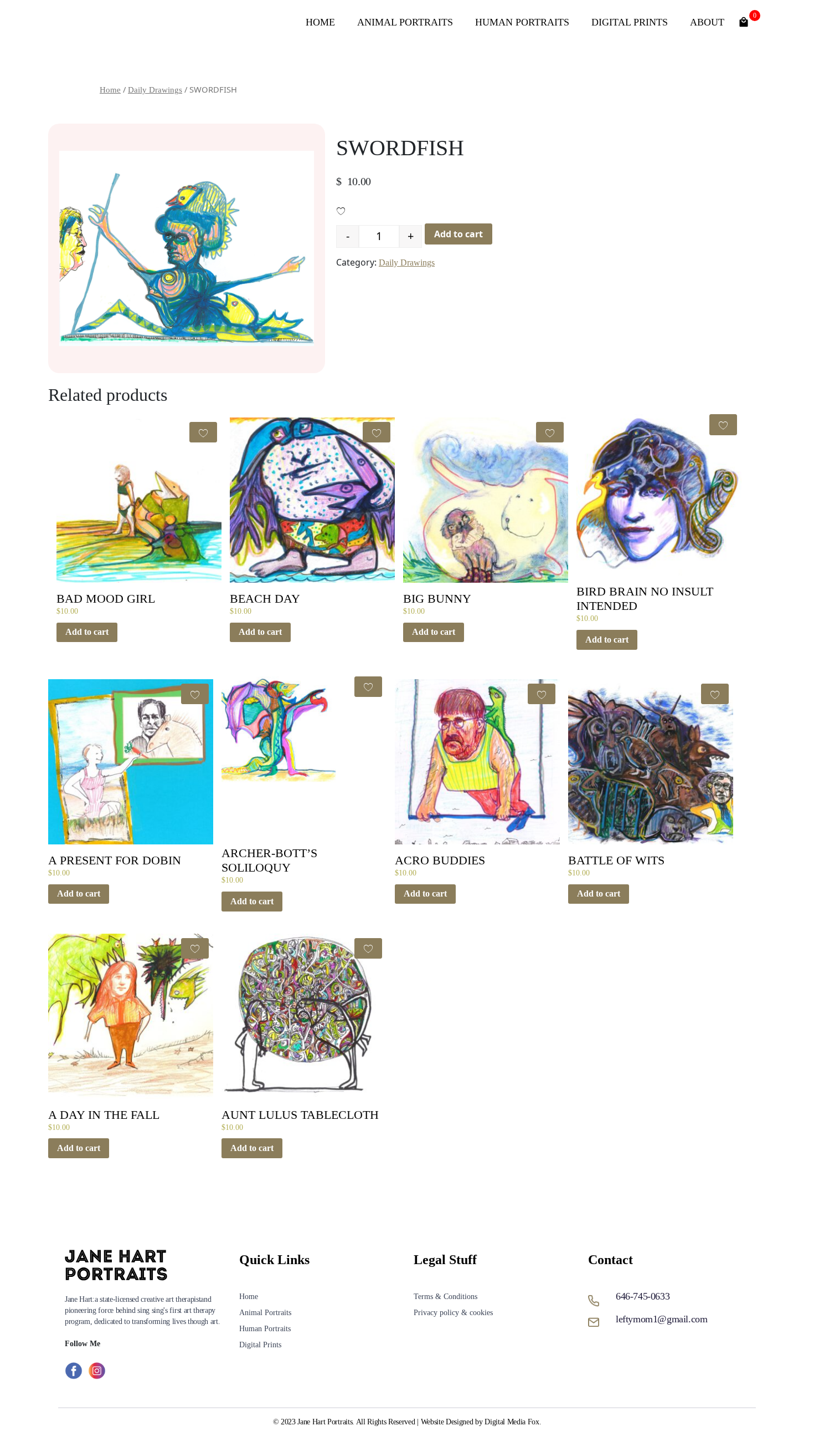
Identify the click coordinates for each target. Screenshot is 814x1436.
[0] (743, 20)
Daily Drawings (155, 89)
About (707, 22)
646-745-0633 (642, 1296)
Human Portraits (522, 22)
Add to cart (458, 234)
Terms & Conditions (445, 1296)
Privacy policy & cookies (453, 1312)
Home (320, 22)
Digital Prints (629, 22)
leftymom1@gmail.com (661, 1319)
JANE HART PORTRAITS (154, 22)
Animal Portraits (405, 22)
